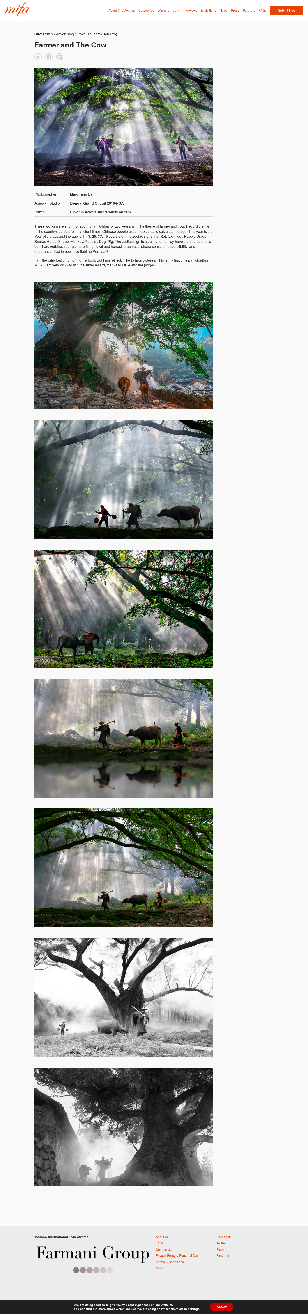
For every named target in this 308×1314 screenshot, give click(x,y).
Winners (163, 10)
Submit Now (286, 10)
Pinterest (222, 1255)
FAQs (263, 10)
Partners (249, 10)
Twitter (221, 1243)
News (224, 10)
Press (235, 10)
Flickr (220, 1249)
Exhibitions (208, 10)
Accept (222, 1307)
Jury (176, 10)
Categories (146, 10)
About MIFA (164, 1237)
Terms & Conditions (170, 1262)
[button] (38, 56)
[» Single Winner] (17, 10)
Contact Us (164, 1249)
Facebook (223, 1237)
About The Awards (121, 10)
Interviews (190, 10)
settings (193, 1309)
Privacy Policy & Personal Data (178, 1255)
